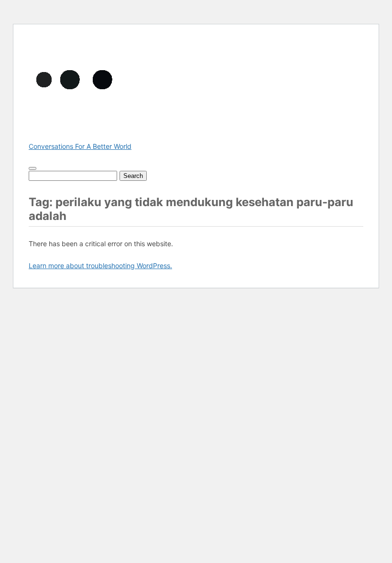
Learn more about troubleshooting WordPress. (100, 265)
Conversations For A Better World (80, 146)
